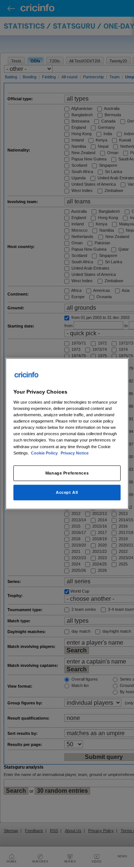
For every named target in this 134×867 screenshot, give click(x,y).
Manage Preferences (67, 472)
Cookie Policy (45, 452)
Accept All (67, 492)
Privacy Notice (75, 452)
